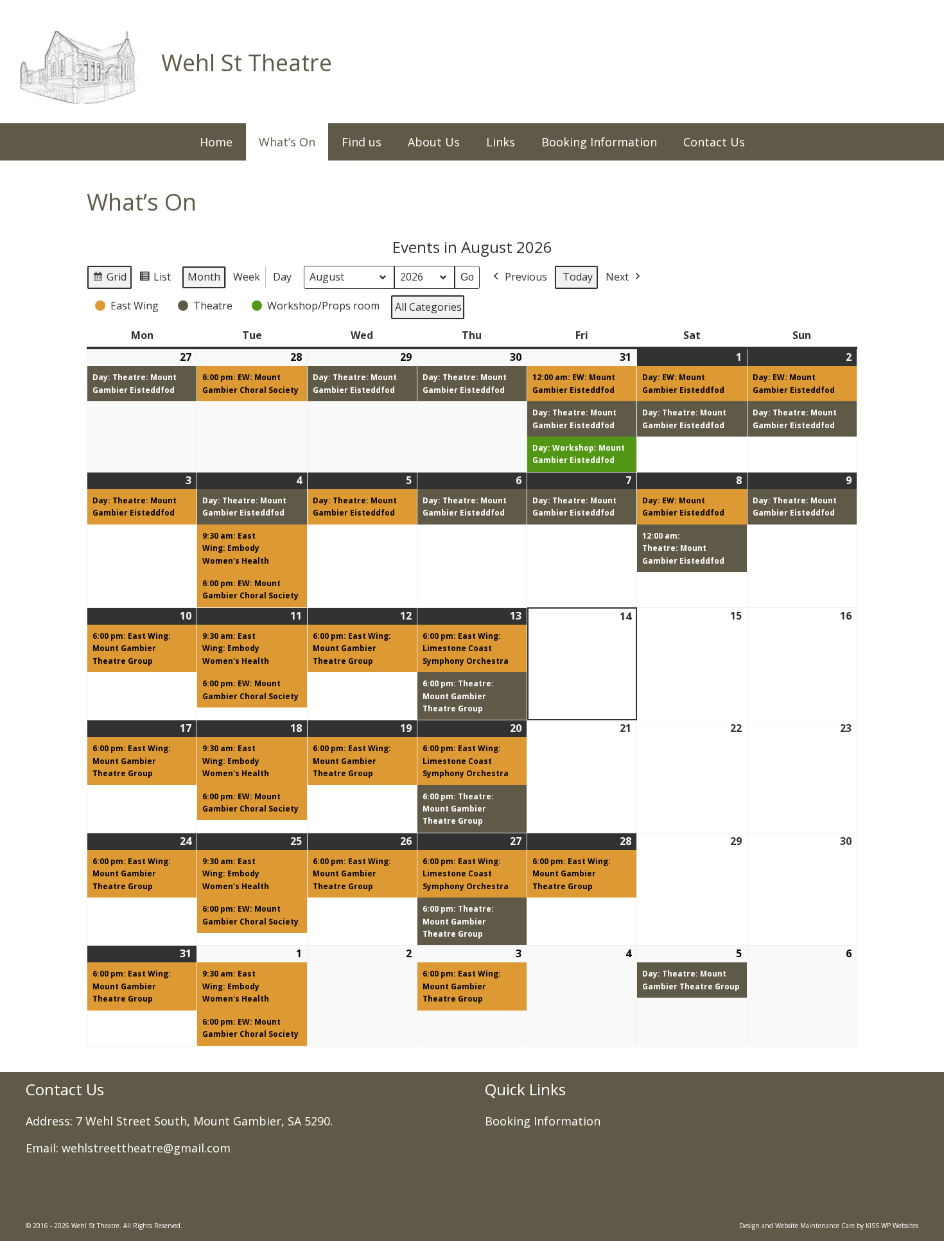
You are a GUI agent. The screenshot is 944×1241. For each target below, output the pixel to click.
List (155, 280)
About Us (434, 142)
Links (500, 142)
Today (578, 277)
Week (246, 277)
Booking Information (599, 142)
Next (617, 277)
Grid (109, 280)
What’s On (287, 142)
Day (282, 277)
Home (216, 142)
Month (204, 277)
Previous (526, 277)
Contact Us (714, 142)
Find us (361, 142)
